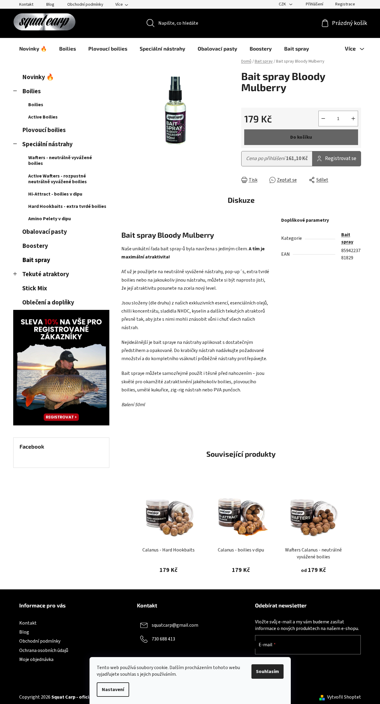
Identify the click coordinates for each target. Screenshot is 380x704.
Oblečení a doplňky (48, 302)
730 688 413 (163, 639)
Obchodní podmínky (85, 5)
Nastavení (113, 689)
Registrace (345, 4)
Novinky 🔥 (38, 77)
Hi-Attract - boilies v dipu (55, 194)
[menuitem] (33, 48)
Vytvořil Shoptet (344, 697)
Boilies (31, 91)
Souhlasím (267, 671)
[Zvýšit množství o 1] (353, 118)
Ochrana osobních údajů (43, 650)
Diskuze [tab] (241, 200)
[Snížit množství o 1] (323, 118)
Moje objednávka (36, 659)
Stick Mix (34, 288)
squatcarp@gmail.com (175, 625)
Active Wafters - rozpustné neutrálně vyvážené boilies (57, 179)
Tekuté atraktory (45, 274)
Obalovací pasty (44, 231)
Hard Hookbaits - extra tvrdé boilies (67, 206)
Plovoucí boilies (44, 130)
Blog (50, 5)
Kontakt (26, 5)
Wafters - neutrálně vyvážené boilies (60, 160)
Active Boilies (43, 117)
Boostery (35, 246)
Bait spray (36, 260)
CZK (283, 4)
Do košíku (301, 137)
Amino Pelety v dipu (49, 218)
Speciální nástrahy (47, 144)
